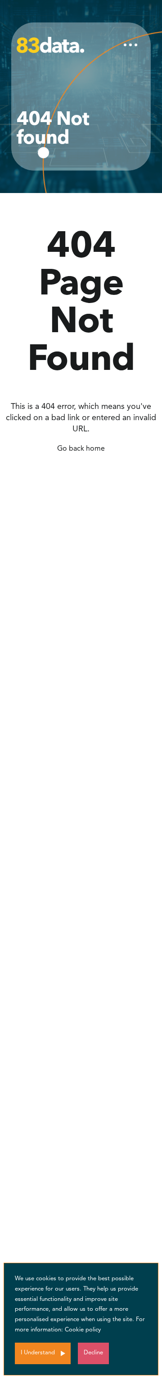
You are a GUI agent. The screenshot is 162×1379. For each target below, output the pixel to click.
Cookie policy (83, 1330)
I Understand (38, 1353)
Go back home (81, 448)
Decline (93, 1353)
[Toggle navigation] (130, 45)
